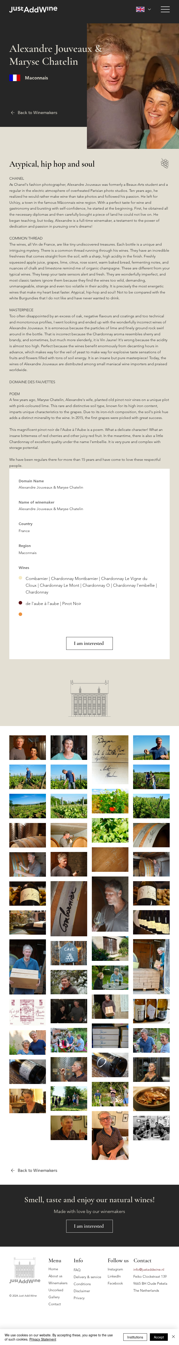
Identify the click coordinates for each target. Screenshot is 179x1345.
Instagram (115, 1269)
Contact (54, 1304)
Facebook (115, 1283)
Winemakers (57, 1283)
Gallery (54, 1297)
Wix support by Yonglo (23, 1301)
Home (53, 1269)
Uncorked (55, 1290)
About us (55, 1276)
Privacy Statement (42, 1339)
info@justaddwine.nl (148, 1269)
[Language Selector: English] (143, 9)
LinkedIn (114, 1276)
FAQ (77, 1270)
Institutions (135, 1337)
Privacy (79, 1298)
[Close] (173, 1337)
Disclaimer (82, 1291)
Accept (159, 1337)
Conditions (82, 1284)
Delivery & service (87, 1277)
